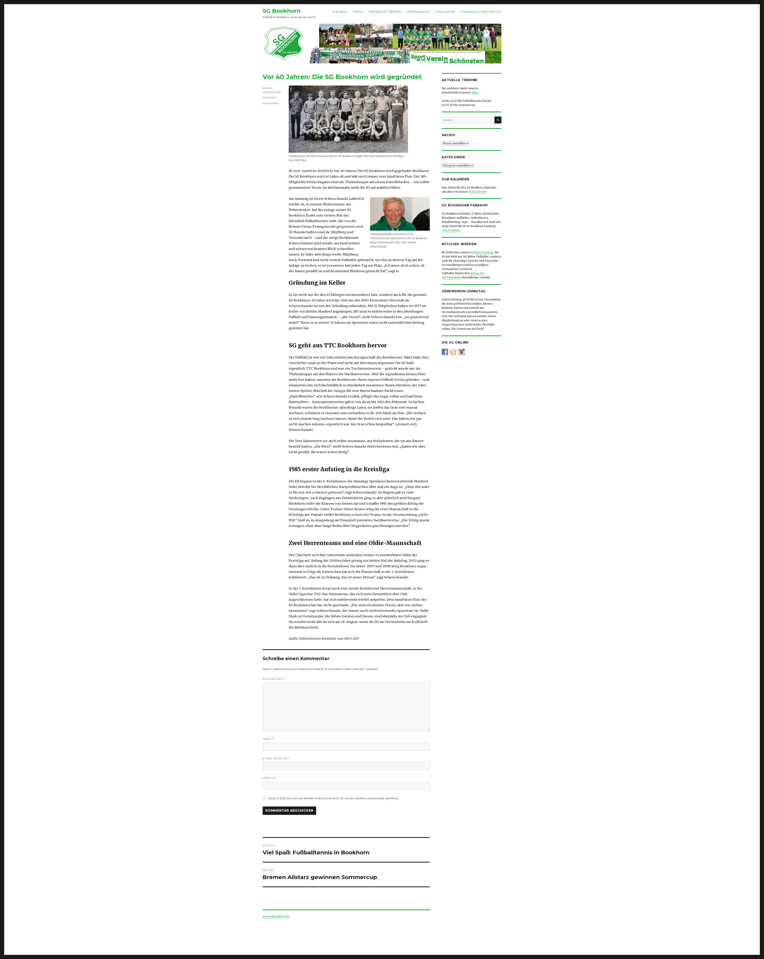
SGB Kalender (478, 191)
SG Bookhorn (282, 10)
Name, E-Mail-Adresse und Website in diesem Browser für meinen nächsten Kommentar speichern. (333, 798)
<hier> (475, 92)
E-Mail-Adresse (276, 758)
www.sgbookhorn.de (276, 916)
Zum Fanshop (451, 230)
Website (269, 777)
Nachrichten (271, 103)
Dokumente (445, 12)
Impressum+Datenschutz (481, 12)
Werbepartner (418, 12)
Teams (358, 12)
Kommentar (273, 679)
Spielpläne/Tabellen (385, 12)
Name (268, 739)
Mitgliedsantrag (482, 252)
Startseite (339, 12)
